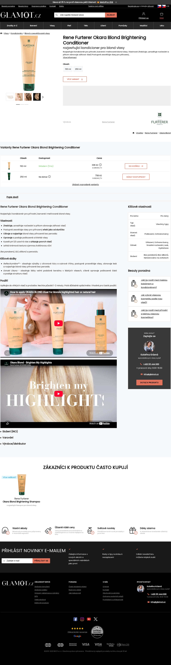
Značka (139, 133)
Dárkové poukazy (42, 603)
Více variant (73, 79)
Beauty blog (23, 6)
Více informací (69, 57)
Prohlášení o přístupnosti (113, 599)
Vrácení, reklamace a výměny (47, 593)
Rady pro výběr (75, 590)
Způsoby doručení (42, 586)
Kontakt (53, 6)
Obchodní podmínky (111, 593)
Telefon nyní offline (96, 6)
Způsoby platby (41, 590)
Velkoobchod (40, 599)
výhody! (150, 6)
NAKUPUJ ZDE (106, 2)
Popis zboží (12, 197)
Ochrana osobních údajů (113, 596)
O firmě (106, 586)
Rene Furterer (108, 122)
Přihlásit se (41, 561)
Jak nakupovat (75, 593)
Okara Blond (165, 133)
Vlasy (6, 33)
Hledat (111, 15)
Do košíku (134, 166)
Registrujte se (133, 6)
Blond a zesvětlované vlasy (37, 33)
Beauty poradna (8, 6)
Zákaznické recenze (77, 632)
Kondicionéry (17, 33)
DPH (36, 596)
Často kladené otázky (78, 586)
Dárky (61, 6)
